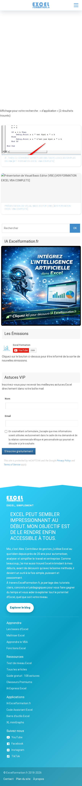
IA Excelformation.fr (18, 703)
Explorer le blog (20, 607)
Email (8, 416)
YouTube (17, 737)
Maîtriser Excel (15, 635)
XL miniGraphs (15, 722)
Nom (7, 398)
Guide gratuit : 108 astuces (22, 675)
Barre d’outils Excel (18, 716)
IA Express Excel (16, 688)
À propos (38, 778)
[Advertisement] (41, 54)
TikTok (15, 756)
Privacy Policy (64, 460)
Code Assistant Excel (19, 709)
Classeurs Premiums (19, 682)
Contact (8, 778)
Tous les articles (16, 669)
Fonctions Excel (16, 648)
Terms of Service (12, 464)
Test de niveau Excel (19, 663)
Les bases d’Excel (17, 629)
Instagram (17, 749)
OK (75, 228)
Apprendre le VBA (17, 641)
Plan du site (23, 778)
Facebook (17, 743)
